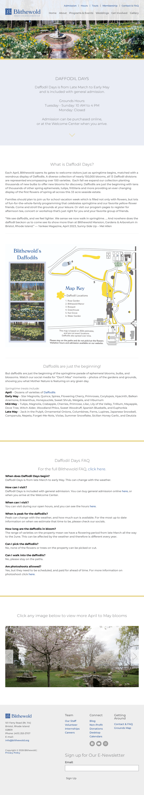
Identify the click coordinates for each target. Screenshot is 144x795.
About (63, 13)
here (125, 491)
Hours (84, 5)
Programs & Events (81, 13)
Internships (72, 728)
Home (53, 13)
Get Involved (119, 13)
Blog (93, 721)
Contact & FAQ (130, 5)
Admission (70, 5)
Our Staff (70, 721)
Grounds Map (122, 728)
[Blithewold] (22, 12)
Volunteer (71, 724)
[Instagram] (105, 743)
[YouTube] (99, 743)
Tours (95, 5)
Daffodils (49, 392)
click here (96, 469)
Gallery (134, 13)
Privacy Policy (12, 752)
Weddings (102, 13)
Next (135, 657)
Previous (9, 657)
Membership (110, 5)
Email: (69, 762)
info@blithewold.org (17, 740)
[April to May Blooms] (72, 656)
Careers (70, 732)
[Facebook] (92, 743)
